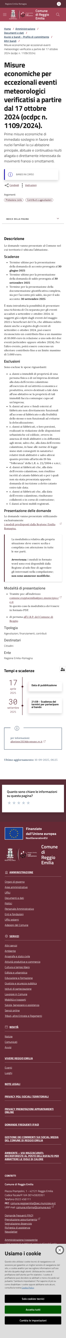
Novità (13, 1027)
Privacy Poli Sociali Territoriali (27, 1096)
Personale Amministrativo (19, 909)
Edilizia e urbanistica (16, 972)
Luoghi (8, 1073)
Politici (8, 903)
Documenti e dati (14, 33)
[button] (58, 15)
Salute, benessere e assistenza (22, 1005)
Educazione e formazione (19, 978)
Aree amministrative (16, 887)
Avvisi (8, 1047)
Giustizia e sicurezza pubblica (21, 983)
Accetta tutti (33, 1310)
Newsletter (11, 1232)
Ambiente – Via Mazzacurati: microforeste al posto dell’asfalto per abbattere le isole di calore (32, 1156)
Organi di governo (15, 882)
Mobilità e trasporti (15, 1000)
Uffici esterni (12, 920)
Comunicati (11, 1042)
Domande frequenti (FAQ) (22, 1124)
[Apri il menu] (5, 15)
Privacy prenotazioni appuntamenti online (29, 1110)
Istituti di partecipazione (18, 989)
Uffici (7, 892)
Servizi (14, 936)
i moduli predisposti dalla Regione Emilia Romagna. (29, 526)
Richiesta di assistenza (17, 1228)
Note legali (12, 1084)
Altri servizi (11, 945)
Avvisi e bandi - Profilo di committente (26, 37)
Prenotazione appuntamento (21, 1219)
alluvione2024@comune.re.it (26, 741)
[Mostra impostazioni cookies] (62, 669)
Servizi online (12, 1010)
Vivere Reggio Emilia (19, 1058)
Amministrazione (25, 29)
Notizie (9, 1036)
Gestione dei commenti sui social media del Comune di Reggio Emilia (32, 1139)
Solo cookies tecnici (33, 1299)
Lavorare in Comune (16, 994)
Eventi (8, 1068)
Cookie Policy (28, 1287)
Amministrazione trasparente (21, 1240)
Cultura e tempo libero (17, 967)
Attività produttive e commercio (22, 962)
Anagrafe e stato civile (17, 956)
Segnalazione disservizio (18, 1223)
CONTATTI (10, 1175)
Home (7, 29)
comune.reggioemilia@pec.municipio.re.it (34, 600)
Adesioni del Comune (16, 925)
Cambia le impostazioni (33, 1320)
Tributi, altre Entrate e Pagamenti (23, 1016)
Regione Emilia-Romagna (16, 3)
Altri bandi (10, 41)
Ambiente (10, 951)
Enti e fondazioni (14, 914)
